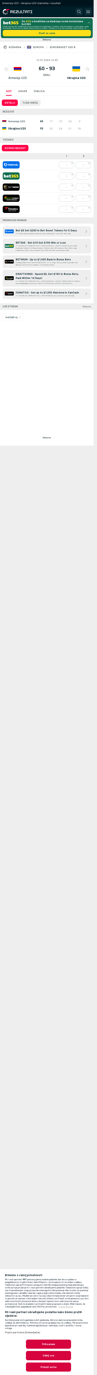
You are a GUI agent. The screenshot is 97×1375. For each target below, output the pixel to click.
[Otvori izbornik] (88, 11)
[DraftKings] (11, 198)
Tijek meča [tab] (30, 102)
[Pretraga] (79, 11)
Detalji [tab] (10, 102)
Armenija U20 (17, 78)
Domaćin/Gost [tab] (15, 148)
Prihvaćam (48, 1344)
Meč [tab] (9, 91)
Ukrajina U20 (76, 78)
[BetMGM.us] (11, 187)
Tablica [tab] (39, 91)
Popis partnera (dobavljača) (22, 1332)
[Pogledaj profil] (17, 69)
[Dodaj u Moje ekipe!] (6, 69)
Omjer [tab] (22, 91)
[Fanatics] (11, 209)
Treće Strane (65, 1306)
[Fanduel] (11, 165)
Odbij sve (48, 1355)
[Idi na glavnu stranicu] (23, 12)
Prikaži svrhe (48, 1367)
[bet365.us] (11, 176)
